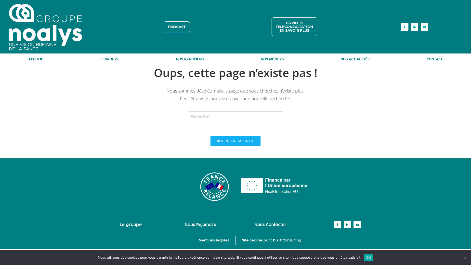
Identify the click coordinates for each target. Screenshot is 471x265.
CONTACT (435, 59)
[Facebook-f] (404, 27)
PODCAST (177, 27)
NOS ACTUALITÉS (355, 59)
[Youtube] (424, 27)
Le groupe (131, 224)
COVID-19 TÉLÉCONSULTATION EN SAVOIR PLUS (294, 27)
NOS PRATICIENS (190, 59)
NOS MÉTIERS (272, 59)
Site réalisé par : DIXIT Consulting (271, 240)
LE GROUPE (109, 59)
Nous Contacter (270, 224)
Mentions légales (214, 240)
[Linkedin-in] (415, 27)
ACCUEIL (35, 59)
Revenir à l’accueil (235, 141)
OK (368, 257)
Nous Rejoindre (200, 224)
